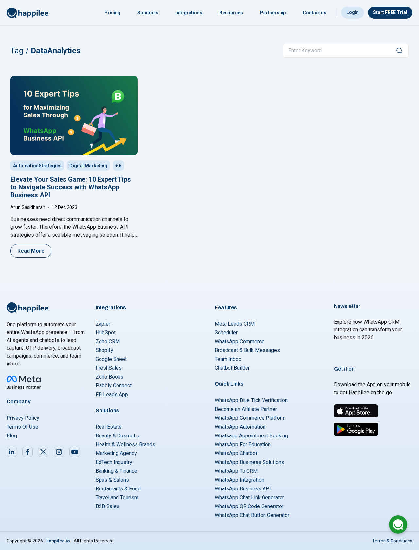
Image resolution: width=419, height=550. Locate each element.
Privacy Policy (23, 418)
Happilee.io (58, 540)
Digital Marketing (88, 165)
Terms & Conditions (392, 540)
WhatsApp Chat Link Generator (249, 497)
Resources (231, 12)
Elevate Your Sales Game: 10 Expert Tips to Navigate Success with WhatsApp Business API (70, 187)
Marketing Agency (116, 453)
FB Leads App (112, 394)
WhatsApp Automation (240, 427)
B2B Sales (107, 506)
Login (352, 12)
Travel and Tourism (117, 497)
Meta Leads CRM (235, 324)
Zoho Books (109, 377)
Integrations (188, 12)
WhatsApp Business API (243, 489)
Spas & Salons (112, 480)
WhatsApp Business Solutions (249, 462)
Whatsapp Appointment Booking (251, 436)
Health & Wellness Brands (125, 444)
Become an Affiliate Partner (246, 409)
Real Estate (109, 427)
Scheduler (226, 332)
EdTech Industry (114, 462)
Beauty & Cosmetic (117, 436)
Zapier (103, 324)
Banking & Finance (116, 471)
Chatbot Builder (232, 368)
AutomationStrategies (37, 165)
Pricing (112, 12)
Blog (12, 436)
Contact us (314, 12)
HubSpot (106, 332)
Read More (31, 251)
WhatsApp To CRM (236, 471)
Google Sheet (111, 359)
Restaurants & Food (118, 489)
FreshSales (109, 368)
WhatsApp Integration (239, 480)
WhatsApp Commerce (239, 341)
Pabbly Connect (114, 385)
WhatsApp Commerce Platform (250, 418)
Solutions (147, 12)
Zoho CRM (108, 341)
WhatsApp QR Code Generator (249, 506)
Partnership (273, 12)
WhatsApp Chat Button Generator (252, 515)
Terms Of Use (22, 427)
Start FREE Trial (390, 12)
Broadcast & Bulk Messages (247, 350)
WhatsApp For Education (243, 444)
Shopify (104, 350)
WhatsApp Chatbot (236, 453)
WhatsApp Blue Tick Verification (251, 400)
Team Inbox (228, 359)
